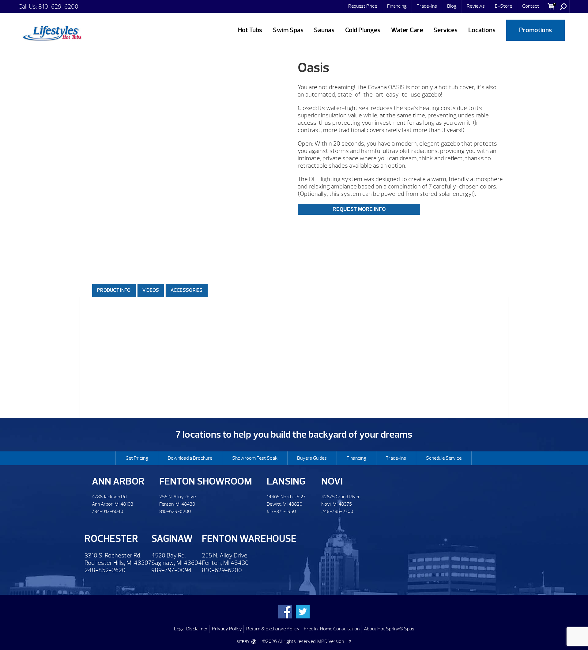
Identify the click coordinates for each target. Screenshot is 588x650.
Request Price (362, 6)
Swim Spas (288, 30)
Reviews (476, 6)
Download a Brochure (190, 458)
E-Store (503, 6)
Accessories (186, 290)
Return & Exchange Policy (273, 629)
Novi (332, 481)
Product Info (114, 290)
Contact (530, 6)
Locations (482, 30)
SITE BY (243, 641)
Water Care (407, 30)
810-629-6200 (58, 6)
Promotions (535, 30)
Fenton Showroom (205, 481)
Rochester (111, 538)
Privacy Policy (227, 629)
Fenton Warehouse (249, 538)
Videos (150, 290)
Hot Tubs (250, 30)
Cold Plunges (362, 30)
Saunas (324, 30)
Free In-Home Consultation (332, 629)
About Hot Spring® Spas (389, 629)
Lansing (286, 481)
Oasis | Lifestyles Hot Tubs (52, 32)
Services (445, 30)
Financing (397, 6)
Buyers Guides (312, 458)
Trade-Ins (427, 6)
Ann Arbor (118, 481)
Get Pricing (137, 458)
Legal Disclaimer (191, 629)
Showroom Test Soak (254, 458)
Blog (452, 6)
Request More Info (359, 209)
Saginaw (172, 538)
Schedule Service (444, 458)
